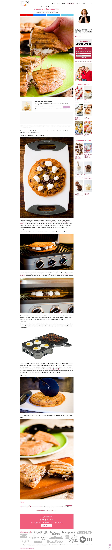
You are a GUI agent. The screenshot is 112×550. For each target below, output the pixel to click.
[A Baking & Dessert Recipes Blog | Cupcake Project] (24, 5)
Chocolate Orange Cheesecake (77, 118)
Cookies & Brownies (50, 6)
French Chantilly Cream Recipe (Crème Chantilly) (79, 176)
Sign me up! (47, 526)
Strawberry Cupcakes (86, 135)
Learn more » (78, 36)
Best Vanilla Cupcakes (86, 194)
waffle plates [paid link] (52, 369)
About (58, 3)
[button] (26, 15)
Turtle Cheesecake (87, 118)
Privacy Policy (22, 548)
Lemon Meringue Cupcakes (79, 135)
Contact (78, 3)
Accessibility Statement (29, 548)
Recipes (63, 3)
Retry (56, 510)
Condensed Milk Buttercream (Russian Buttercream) (88, 156)
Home (53, 3)
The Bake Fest (70, 3)
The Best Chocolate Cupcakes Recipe (79, 194)
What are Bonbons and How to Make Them (78, 158)
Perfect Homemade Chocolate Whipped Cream (88, 176)
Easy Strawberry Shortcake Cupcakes (78, 101)
